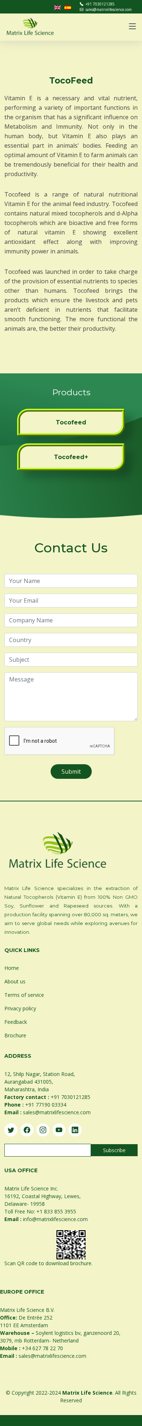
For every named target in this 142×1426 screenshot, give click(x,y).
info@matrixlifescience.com (55, 1219)
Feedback (15, 1021)
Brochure (15, 1035)
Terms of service (24, 994)
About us (14, 981)
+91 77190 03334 (45, 1104)
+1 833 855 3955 (56, 1211)
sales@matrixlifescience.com (109, 9)
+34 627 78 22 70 (42, 1348)
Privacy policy (20, 1008)
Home (11, 967)
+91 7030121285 (100, 4)
